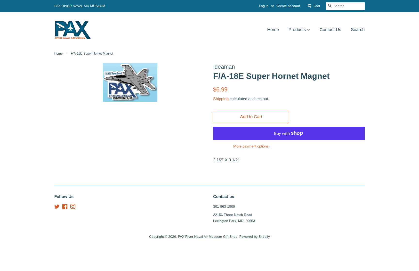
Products (298, 29)
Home (273, 29)
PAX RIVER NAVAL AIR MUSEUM (79, 6)
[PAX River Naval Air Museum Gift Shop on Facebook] (65, 207)
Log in (263, 6)
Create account (288, 6)
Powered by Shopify (254, 236)
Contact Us (330, 29)
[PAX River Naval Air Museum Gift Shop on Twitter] (57, 207)
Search (358, 29)
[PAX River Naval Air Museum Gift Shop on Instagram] (72, 207)
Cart (317, 6)
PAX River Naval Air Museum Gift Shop (207, 236)
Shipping (221, 99)
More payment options (251, 146)
